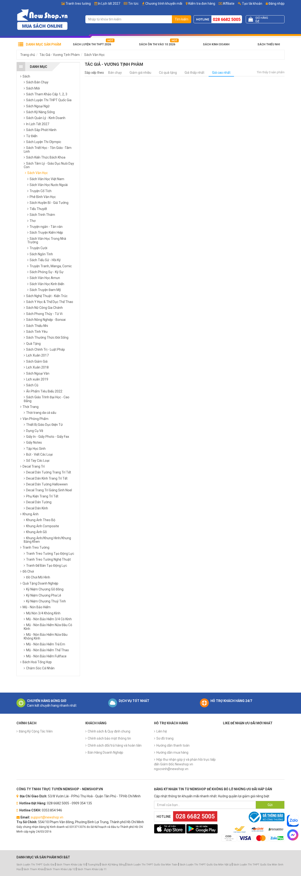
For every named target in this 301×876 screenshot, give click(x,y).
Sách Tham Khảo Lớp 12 (61, 869)
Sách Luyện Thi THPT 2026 (92, 44)
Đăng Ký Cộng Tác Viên (36, 731)
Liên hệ (161, 731)
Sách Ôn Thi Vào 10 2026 (157, 44)
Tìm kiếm (181, 19)
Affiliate (228, 3)
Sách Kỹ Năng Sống (113, 864)
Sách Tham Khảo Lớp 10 (71, 864)
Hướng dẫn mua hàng (172, 752)
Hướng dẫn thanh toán (173, 745)
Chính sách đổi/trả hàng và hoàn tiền (115, 745)
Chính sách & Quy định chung (109, 731)
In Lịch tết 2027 (109, 3)
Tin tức (133, 3)
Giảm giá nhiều (140, 72)
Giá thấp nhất (194, 72)
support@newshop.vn (47, 817)
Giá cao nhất (221, 72)
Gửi (270, 805)
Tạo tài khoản (251, 3)
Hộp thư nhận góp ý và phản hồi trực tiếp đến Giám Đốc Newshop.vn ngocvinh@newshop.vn (185, 764)
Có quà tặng (168, 72)
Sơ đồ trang (165, 738)
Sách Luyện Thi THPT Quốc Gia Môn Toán (152, 864)
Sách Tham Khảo (33, 869)
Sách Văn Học (94, 55)
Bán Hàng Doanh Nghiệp (105, 752)
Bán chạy (115, 72)
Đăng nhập (276, 3)
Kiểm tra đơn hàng (201, 3)
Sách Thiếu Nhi (268, 44)
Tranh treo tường (78, 3)
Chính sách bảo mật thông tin (109, 738)
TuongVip (93, 864)
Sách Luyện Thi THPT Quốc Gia (35, 864)
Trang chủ (27, 55)
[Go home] (42, 19)
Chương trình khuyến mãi (163, 3)
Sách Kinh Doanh (216, 44)
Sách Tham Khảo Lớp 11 (92, 869)
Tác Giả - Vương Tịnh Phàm (60, 55)
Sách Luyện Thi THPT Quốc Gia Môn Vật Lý (205, 864)
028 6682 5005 (227, 19)
